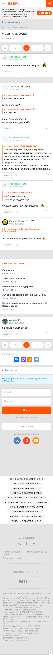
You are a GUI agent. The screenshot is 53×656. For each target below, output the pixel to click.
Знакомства (25, 27)
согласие (5, 16)
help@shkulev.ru (22, 638)
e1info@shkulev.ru (32, 633)
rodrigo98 (14, 320)
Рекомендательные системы (15, 640)
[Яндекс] (26, 440)
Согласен (44, 13)
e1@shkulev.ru (35, 629)
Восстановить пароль (26, 417)
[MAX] (23, 359)
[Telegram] (36, 359)
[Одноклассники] (29, 359)
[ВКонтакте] (16, 359)
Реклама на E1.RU (37, 551)
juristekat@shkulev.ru (11, 636)
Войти (26, 410)
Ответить (8, 72)
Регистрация (26, 426)
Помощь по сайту (12, 558)
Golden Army (16, 221)
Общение (6, 27)
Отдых (15, 27)
